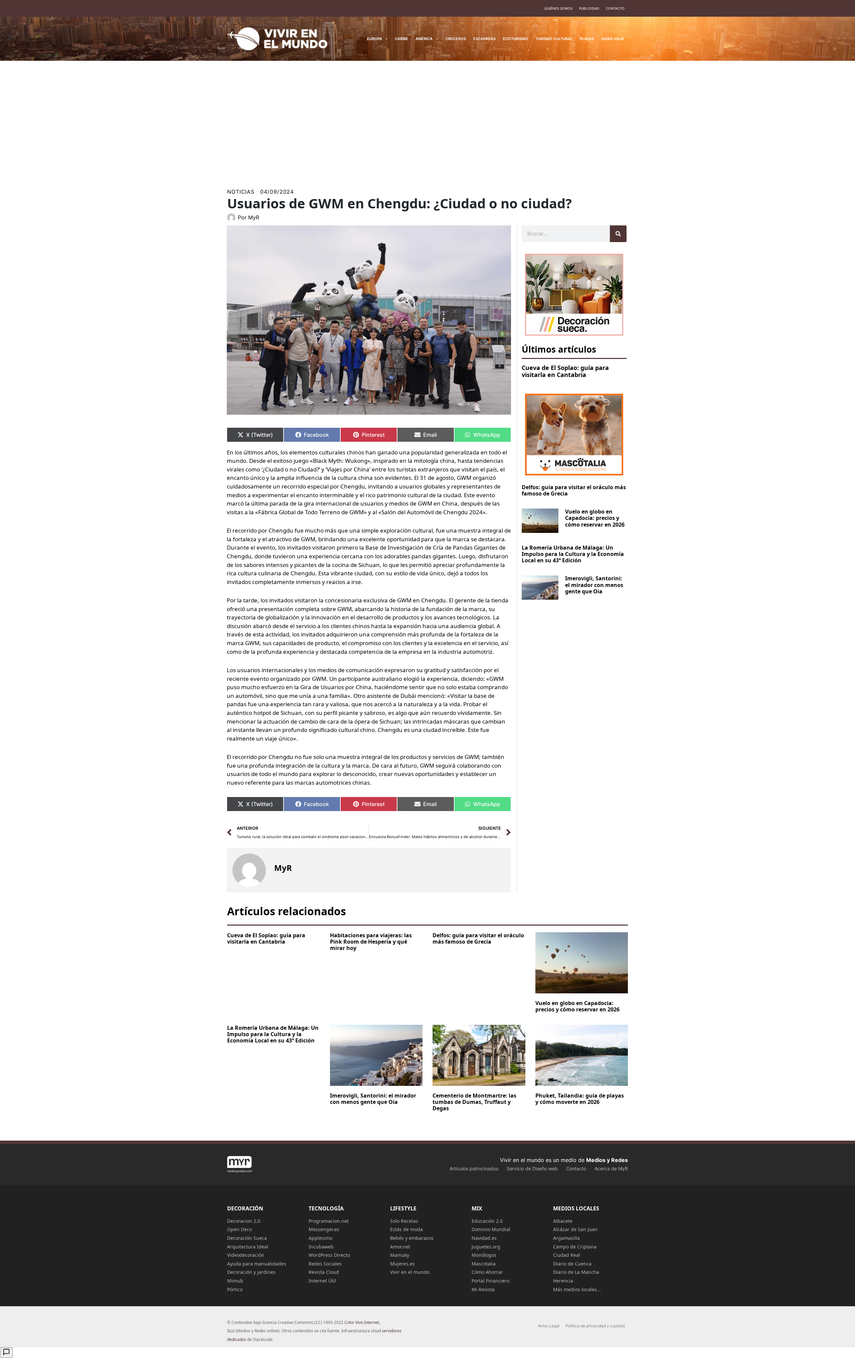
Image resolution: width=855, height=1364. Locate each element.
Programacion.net (329, 1221)
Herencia (563, 1281)
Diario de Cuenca (572, 1263)
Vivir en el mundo (410, 1272)
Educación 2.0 (487, 1221)
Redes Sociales (325, 1263)
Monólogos (484, 1255)
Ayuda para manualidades (256, 1263)
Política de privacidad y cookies (595, 1325)
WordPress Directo (329, 1255)
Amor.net (400, 1246)
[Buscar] (618, 233)
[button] (385, 39)
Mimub (235, 1281)
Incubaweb (321, 1246)
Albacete (562, 1221)
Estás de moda (406, 1229)
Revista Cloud (324, 1272)
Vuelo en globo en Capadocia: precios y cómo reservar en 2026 (595, 518)
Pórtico (234, 1289)
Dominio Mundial (491, 1229)
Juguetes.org (486, 1246)
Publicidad (589, 8)
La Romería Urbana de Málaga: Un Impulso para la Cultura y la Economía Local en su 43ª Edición (573, 554)
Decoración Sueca (247, 1238)
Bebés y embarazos (412, 1238)
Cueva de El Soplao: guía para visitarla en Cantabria (565, 371)
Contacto (615, 8)
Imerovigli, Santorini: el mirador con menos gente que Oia (594, 585)
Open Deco (239, 1229)
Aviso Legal (548, 1325)
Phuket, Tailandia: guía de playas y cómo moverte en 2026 (579, 1099)
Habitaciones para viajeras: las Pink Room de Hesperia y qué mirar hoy (371, 942)
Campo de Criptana (574, 1246)
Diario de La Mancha (576, 1272)
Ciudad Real (566, 1255)
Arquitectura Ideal (247, 1246)
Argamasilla (566, 1238)
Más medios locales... (577, 1289)
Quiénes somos (558, 8)
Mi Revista (483, 1289)
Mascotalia (484, 1263)
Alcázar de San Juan (575, 1229)
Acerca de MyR (611, 1168)
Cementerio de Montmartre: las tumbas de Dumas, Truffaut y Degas (474, 1102)
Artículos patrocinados (474, 1168)
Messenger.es (324, 1229)
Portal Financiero (490, 1281)
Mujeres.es (402, 1263)
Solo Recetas (404, 1221)
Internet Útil (322, 1281)
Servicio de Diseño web (532, 1168)
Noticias (240, 191)
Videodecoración (245, 1255)
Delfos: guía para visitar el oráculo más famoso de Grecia (574, 490)
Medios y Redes (607, 1160)
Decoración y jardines (251, 1272)
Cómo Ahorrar (487, 1272)
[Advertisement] (427, 118)
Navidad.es (484, 1238)
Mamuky (399, 1255)
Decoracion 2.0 (243, 1221)
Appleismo (320, 1238)
